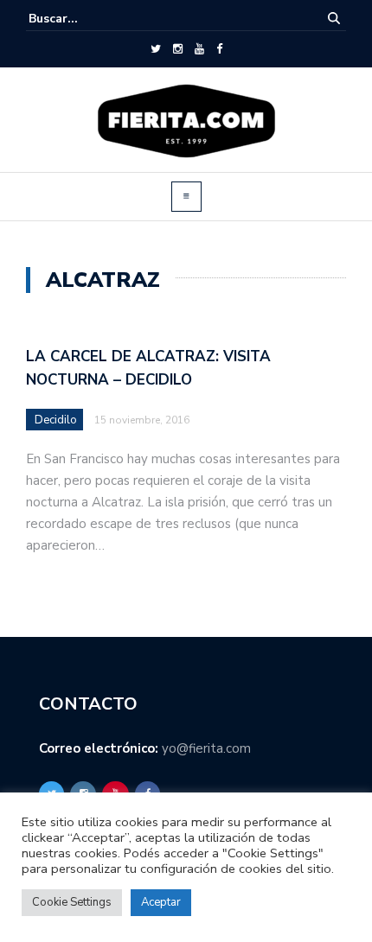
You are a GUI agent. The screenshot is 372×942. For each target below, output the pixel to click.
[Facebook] (219, 49)
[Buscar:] (81, 18)
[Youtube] (199, 49)
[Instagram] (178, 49)
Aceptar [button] (161, 902)
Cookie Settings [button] (72, 902)
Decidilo (56, 420)
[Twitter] (155, 49)
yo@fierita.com (206, 748)
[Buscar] (334, 18)
